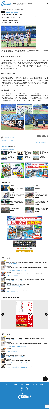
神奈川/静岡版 (16, 11)
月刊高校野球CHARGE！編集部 (43, 17)
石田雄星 (24, 270)
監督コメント (17, 356)
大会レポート (8, 11)
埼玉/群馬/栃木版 (13, 263)
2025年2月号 (8, 356)
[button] (2, 314)
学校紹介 (8, 275)
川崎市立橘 (12, 280)
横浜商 (13, 356)
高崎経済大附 (25, 367)
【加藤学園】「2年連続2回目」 (41, 142)
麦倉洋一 (18, 291)
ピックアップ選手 (9, 270)
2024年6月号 (3, 11)
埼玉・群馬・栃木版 (38, 384)
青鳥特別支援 (16, 275)
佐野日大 (8, 291)
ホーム (7, 384)
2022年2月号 (8, 367)
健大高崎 (14, 270)
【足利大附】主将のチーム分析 (8, 140)
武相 (12, 11)
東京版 (11, 275)
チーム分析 (8, 263)
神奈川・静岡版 (25, 384)
